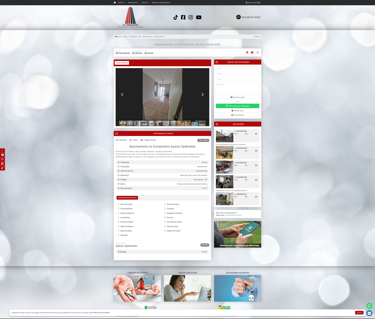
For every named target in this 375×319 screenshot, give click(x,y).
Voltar (257, 36)
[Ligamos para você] (187, 288)
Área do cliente (252, 3)
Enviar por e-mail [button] (238, 97)
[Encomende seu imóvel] (237, 288)
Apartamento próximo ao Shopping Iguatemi (231, 190)
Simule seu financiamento (161, 3)
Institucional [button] (132, 2)
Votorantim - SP (135, 36)
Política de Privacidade (101, 313)
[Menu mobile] (115, 2)
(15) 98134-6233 (251, 17)
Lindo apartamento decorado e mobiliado (231, 144)
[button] (123, 94)
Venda (125, 36)
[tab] (122, 63)
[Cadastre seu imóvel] (137, 288)
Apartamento (147, 36)
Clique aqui (220, 215)
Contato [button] (144, 2)
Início (119, 36)
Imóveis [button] (120, 2)
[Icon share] (175, 17)
